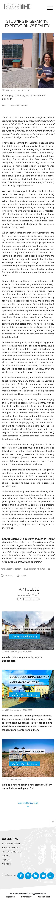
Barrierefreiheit (44, 897)
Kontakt (6, 860)
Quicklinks (10, 839)
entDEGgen (15, 90)
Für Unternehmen (12, 851)
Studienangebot (11, 843)
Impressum (10, 897)
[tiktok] (50, 875)
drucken (9, 575)
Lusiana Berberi (20, 105)
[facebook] (20, 875)
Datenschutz (26, 897)
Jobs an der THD (10, 847)
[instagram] (28, 875)
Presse (6, 855)
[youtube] (43, 875)
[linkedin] (35, 875)
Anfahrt (6, 863)
